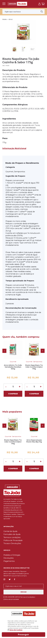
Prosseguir (23, 634)
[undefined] (23, 32)
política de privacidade (11, 599)
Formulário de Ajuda (11, 534)
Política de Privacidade (13, 540)
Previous (4, 351)
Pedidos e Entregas (11, 555)
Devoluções (8, 558)
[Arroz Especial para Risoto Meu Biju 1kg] (34, 424)
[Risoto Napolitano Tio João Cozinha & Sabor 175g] (34, 349)
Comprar (13, 394)
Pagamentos (9, 561)
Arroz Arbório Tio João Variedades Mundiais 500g (13, 367)
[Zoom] (14, 49)
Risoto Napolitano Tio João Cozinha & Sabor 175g (34, 367)
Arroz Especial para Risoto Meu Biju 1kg (34, 441)
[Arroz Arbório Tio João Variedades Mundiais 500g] (13, 349)
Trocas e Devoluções (12, 543)
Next (43, 351)
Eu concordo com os (19, 598)
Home (4, 19)
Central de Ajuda (10, 531)
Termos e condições (11, 537)
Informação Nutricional (14, 148)
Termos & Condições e (27, 597)
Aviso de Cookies (16, 630)
